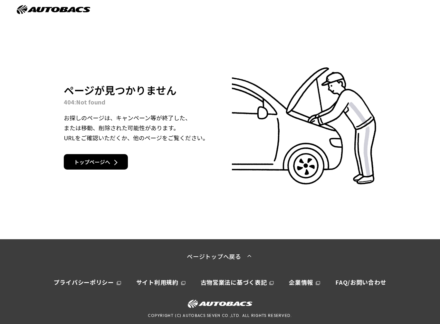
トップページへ (92, 162)
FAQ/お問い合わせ (360, 282)
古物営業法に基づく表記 (234, 282)
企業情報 (301, 282)
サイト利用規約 (157, 282)
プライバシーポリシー (84, 282)
